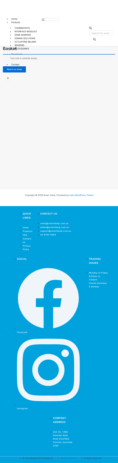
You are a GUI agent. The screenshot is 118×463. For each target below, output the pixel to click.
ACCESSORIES (22, 48)
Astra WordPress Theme (81, 195)
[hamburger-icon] (25, 18)
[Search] (94, 39)
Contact (15, 64)
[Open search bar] (90, 28)
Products (15, 22)
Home (14, 19)
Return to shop (14, 69)
